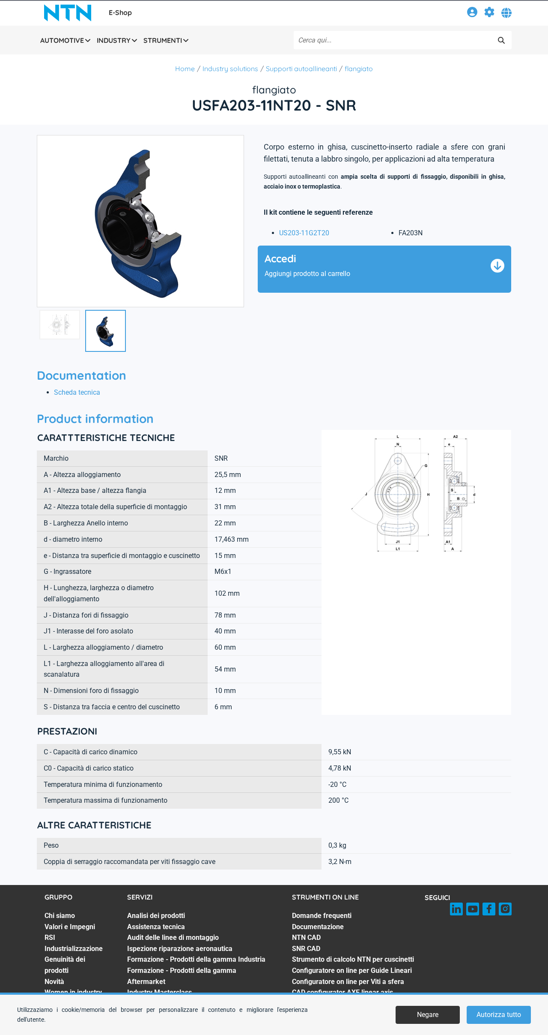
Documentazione (318, 927)
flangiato (359, 68)
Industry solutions (230, 68)
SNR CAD (306, 949)
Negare (427, 1015)
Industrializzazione (74, 949)
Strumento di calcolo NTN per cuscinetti (353, 959)
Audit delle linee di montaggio (173, 937)
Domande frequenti (321, 916)
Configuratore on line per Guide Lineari (352, 970)
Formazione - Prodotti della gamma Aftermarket (181, 976)
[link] (472, 13)
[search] (501, 40)
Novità (54, 982)
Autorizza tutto (499, 1015)
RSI (50, 937)
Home (185, 68)
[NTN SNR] (67, 12)
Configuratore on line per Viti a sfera (348, 982)
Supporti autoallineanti (301, 68)
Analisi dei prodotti (156, 916)
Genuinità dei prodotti (65, 965)
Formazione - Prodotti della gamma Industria (196, 959)
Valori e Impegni (70, 927)
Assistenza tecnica (156, 927)
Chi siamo (60, 916)
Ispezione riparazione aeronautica (179, 949)
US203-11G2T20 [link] (304, 233)
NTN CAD (306, 937)
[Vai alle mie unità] (489, 13)
